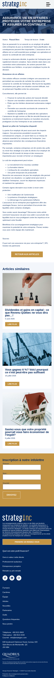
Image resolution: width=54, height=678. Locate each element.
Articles (5, 601)
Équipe (5, 597)
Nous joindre (8, 624)
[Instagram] (18, 577)
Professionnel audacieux (12, 562)
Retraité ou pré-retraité (12, 571)
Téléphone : (13, 632)
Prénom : (6, 463)
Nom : (5, 473)
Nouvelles (6, 606)
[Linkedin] (11, 577)
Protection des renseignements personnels (15, 674)
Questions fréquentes (11, 619)
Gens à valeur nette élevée (13, 557)
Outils (5, 615)
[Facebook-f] (5, 577)
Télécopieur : (14, 635)
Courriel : (6, 483)
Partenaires (7, 610)
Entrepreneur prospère (12, 566)
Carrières (6, 592)
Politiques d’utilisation (9, 675)
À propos (6, 588)
